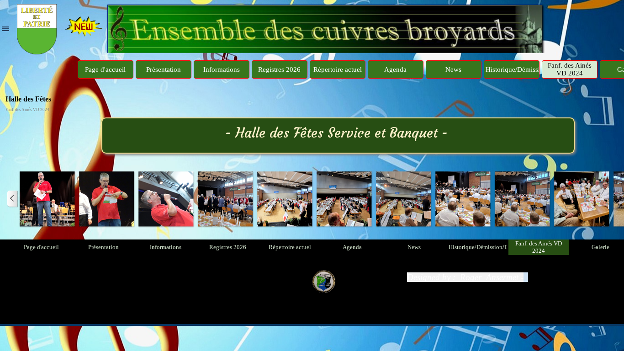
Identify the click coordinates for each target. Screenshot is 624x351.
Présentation (163, 69)
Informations (221, 69)
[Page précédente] (12, 199)
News (453, 69)
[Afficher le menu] (5, 28)
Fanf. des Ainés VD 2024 (570, 69)
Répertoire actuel (337, 69)
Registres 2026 (279, 69)
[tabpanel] (499, 277)
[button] (47, 199)
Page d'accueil (105, 69)
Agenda (395, 69)
